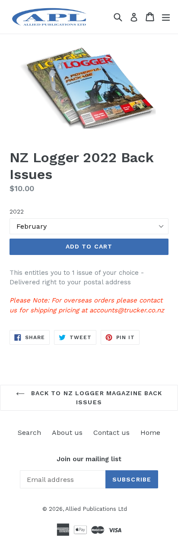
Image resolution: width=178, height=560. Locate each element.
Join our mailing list (89, 459)
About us (67, 432)
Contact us (111, 432)
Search (29, 432)
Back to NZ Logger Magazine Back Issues (95, 398)
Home (150, 432)
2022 (17, 211)
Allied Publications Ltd (96, 509)
